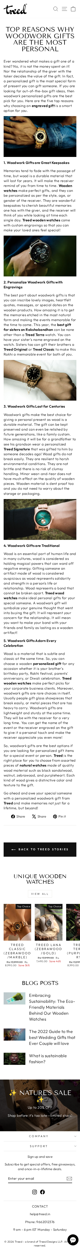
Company (39, 1136)
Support (39, 1146)
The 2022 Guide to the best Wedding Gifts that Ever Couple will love (52, 1037)
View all (40, 893)
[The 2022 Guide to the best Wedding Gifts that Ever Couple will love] (14, 1035)
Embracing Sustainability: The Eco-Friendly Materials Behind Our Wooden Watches (52, 1007)
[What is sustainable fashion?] (14, 1059)
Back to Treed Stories (43, 849)
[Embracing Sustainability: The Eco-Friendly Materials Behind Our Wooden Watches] (14, 998)
